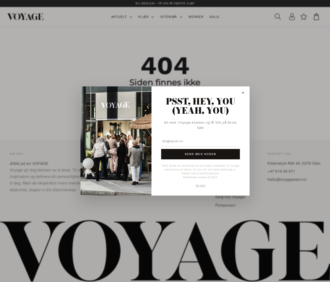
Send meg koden (200, 154)
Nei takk (200, 185)
